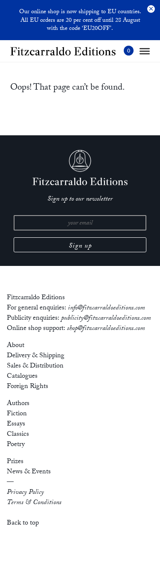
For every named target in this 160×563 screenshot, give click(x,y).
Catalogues (22, 376)
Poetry (16, 445)
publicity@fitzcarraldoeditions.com (106, 318)
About (15, 346)
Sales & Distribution (35, 366)
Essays (16, 424)
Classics (18, 434)
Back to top (23, 523)
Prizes (15, 462)
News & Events (29, 472)
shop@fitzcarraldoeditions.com (106, 329)
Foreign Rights (27, 387)
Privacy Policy (25, 493)
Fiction (17, 414)
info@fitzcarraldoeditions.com (106, 308)
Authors (18, 404)
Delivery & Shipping (35, 356)
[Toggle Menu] (145, 51)
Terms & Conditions (34, 503)
